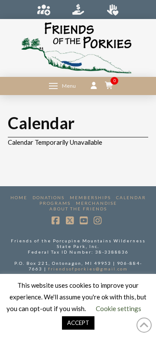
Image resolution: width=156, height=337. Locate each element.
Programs (55, 203)
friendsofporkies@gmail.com (88, 268)
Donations (48, 197)
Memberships (90, 197)
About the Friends (78, 208)
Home (18, 197)
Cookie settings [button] (118, 308)
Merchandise (96, 203)
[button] (62, 86)
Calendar (131, 197)
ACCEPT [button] (78, 322)
